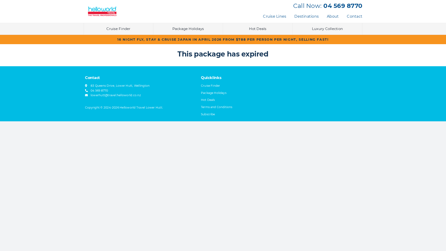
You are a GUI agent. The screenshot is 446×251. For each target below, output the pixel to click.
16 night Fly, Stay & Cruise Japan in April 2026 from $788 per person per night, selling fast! (222, 39)
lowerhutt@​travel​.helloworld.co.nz (116, 95)
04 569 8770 (342, 6)
